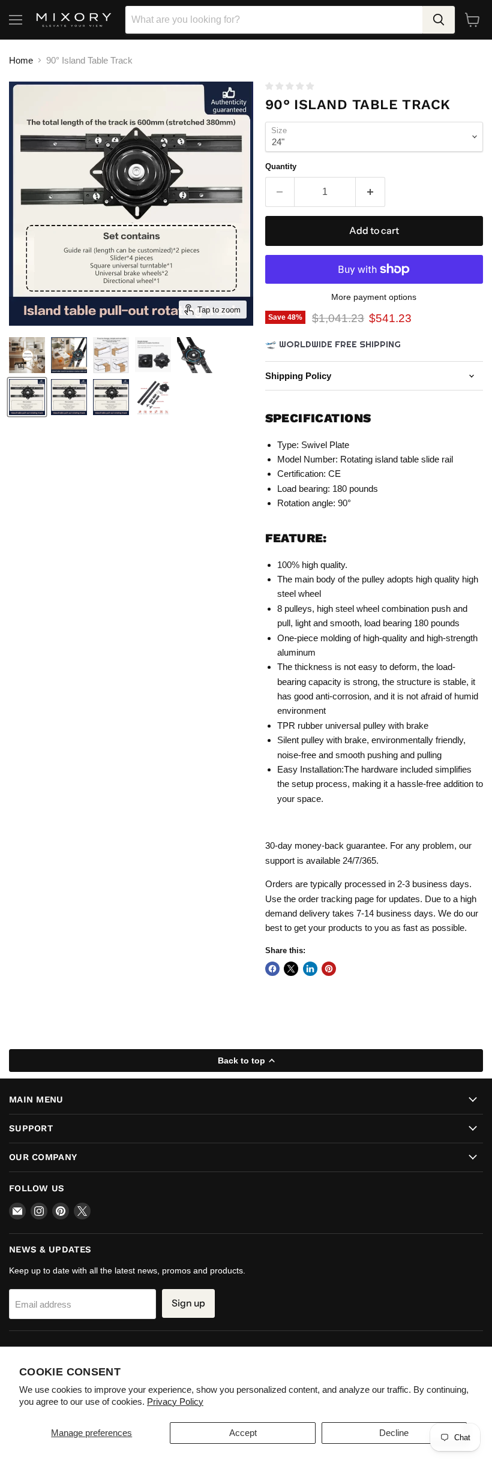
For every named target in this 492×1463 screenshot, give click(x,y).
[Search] (438, 20)
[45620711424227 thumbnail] (27, 397)
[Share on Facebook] (272, 969)
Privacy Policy (175, 1401)
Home (21, 60)
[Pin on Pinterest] (329, 969)
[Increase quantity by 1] (370, 192)
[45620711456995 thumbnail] (69, 397)
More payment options (373, 297)
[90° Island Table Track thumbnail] (27, 355)
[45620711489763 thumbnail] (111, 397)
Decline (394, 1433)
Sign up (188, 1303)
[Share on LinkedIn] (310, 969)
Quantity (280, 166)
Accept (243, 1433)
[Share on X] (291, 969)
